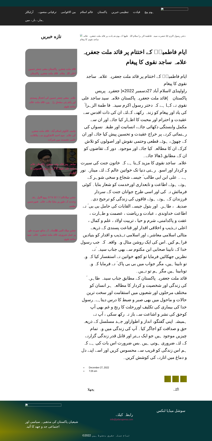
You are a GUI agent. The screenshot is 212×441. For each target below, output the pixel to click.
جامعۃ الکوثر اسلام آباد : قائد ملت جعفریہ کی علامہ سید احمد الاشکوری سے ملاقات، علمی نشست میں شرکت (53, 127)
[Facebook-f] (152, 410)
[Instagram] (172, 410)
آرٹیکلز (59, 12)
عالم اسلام (106, 12)
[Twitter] (37, 5)
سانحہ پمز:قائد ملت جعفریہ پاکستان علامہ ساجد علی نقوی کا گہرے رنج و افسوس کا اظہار (52, 160)
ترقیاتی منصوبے (73, 12)
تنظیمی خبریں (132, 12)
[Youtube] (46, 5)
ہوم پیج (154, 12)
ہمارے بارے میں (45, 12)
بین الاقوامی (91, 12)
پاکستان (118, 12)
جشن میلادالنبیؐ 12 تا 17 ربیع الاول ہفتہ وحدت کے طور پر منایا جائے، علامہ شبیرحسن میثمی (51, 193)
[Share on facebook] (167, 371)
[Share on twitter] (175, 371)
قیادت (145, 12)
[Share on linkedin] (183, 371)
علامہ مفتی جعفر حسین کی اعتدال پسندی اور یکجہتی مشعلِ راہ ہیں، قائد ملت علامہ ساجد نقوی (52, 94)
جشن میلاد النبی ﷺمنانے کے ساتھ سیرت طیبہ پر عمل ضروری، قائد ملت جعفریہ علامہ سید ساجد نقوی (51, 226)
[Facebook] (28, 5)
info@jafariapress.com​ (121, 411)
